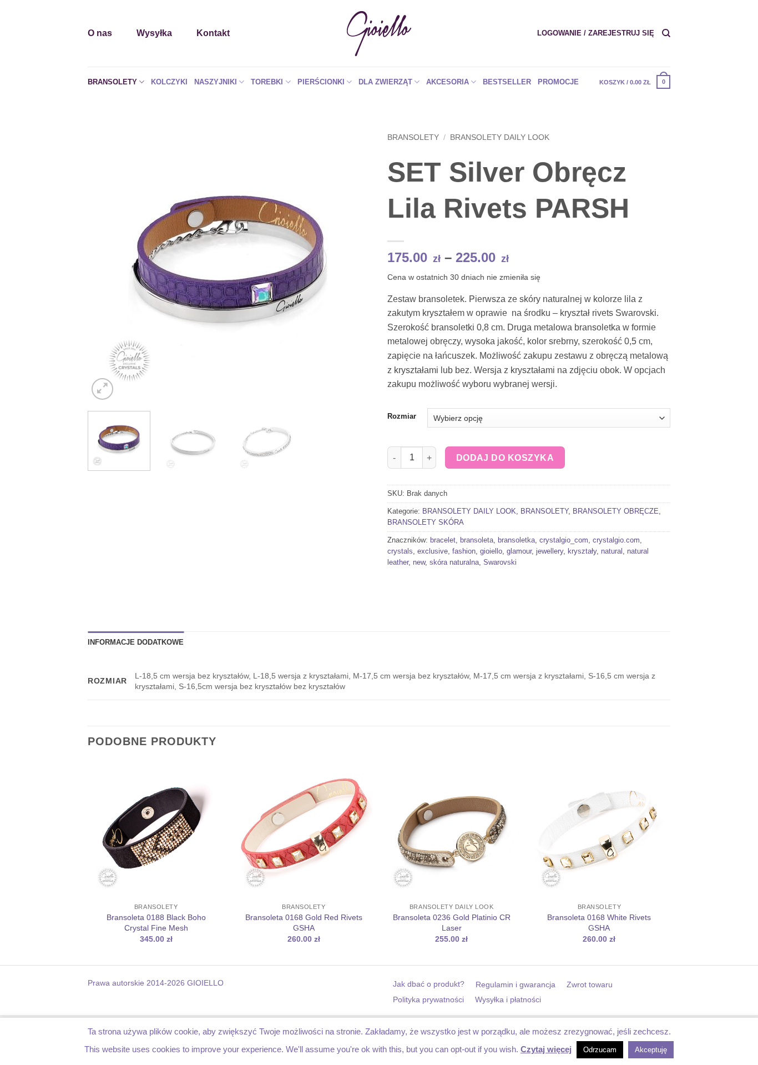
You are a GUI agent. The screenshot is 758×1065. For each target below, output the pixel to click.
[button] (595, 33)
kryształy (582, 551)
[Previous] (107, 261)
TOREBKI (267, 82)
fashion (464, 551)
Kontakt (213, 33)
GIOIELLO (204, 982)
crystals (400, 551)
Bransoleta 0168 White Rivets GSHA (599, 922)
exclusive (432, 551)
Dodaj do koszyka (505, 458)
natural (612, 551)
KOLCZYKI (169, 82)
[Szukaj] (666, 33)
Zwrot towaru (590, 984)
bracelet (443, 540)
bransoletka (516, 540)
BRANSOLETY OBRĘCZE (616, 511)
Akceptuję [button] (651, 1050)
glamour (519, 551)
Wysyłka (154, 33)
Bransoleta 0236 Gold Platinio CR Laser (452, 922)
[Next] (351, 261)
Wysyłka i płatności (508, 999)
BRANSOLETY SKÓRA (425, 522)
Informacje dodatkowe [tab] (136, 642)
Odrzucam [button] (599, 1050)
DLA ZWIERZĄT (385, 82)
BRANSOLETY (112, 82)
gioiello (491, 551)
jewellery (549, 551)
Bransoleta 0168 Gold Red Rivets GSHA (303, 922)
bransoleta (476, 540)
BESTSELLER (507, 82)
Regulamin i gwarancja (515, 984)
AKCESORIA (447, 82)
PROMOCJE (558, 82)
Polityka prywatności (428, 999)
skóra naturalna (454, 562)
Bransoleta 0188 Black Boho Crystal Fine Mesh (156, 922)
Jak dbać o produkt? (428, 983)
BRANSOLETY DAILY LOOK (499, 137)
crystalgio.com (616, 540)
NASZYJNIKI (215, 82)
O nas (100, 33)
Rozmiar (401, 416)
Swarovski (500, 562)
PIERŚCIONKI (321, 82)
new (419, 562)
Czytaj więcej (546, 1049)
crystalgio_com (563, 540)
